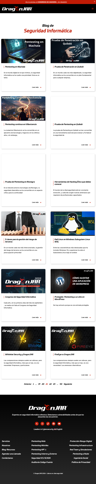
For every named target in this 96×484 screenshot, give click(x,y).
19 (39, 384)
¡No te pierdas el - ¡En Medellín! (46, 2)
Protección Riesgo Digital (81, 441)
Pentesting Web (38, 441)
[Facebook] (54, 424)
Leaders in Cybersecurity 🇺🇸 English (48, 429)
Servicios (6, 441)
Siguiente (68, 384)
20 (43, 384)
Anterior (27, 384)
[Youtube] (59, 424)
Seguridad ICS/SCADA (41, 458)
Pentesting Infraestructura (81, 445)
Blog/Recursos (8, 450)
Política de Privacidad (81, 462)
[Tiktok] (48, 424)
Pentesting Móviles (39, 445)
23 (54, 384)
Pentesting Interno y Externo (44, 454)
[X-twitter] (37, 424)
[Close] (94, 1)
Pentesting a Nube (81, 454)
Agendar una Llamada (11, 454)
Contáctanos (7, 458)
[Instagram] (42, 424)
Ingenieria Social (81, 458)
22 (50, 384)
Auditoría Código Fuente (42, 462)
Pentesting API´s (38, 450)
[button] (92, 8)
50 (61, 384)
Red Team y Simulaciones (81, 450)
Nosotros (6, 445)
